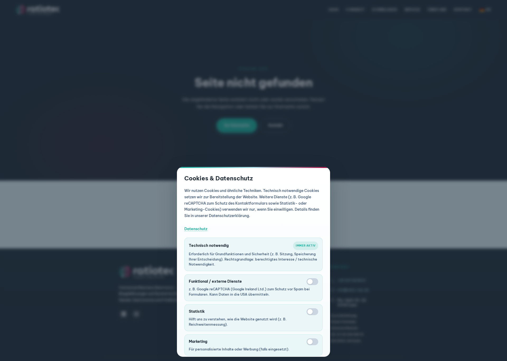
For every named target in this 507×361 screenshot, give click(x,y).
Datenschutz (195, 229)
